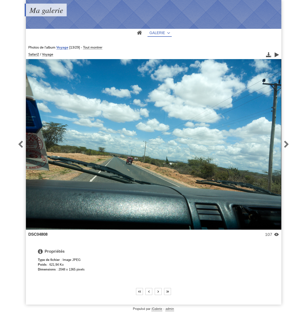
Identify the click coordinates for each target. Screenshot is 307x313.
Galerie (157, 33)
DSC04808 (37, 234)
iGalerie (157, 309)
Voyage (62, 47)
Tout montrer (92, 47)
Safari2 (33, 54)
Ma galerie (46, 10)
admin (169, 309)
